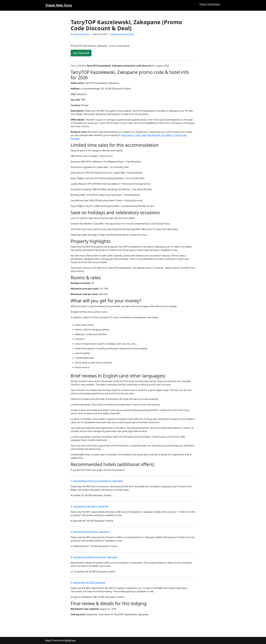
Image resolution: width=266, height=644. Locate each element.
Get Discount (81, 53)
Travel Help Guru (81, 34)
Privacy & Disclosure (210, 4)
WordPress (70, 640)
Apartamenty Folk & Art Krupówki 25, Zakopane (98, 480)
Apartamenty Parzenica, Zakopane (91, 531)
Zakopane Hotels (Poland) (122, 34)
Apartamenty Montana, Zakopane (90, 506)
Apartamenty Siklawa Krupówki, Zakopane (95, 557)
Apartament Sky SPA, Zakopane (89, 582)
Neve (48, 640)
